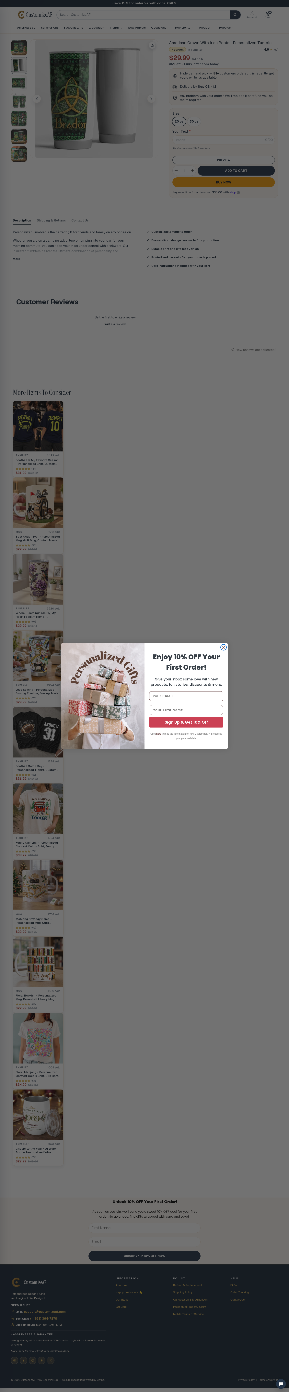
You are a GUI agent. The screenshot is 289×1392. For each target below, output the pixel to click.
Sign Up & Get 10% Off (186, 722)
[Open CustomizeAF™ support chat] (281, 1384)
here (158, 733)
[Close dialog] (223, 647)
